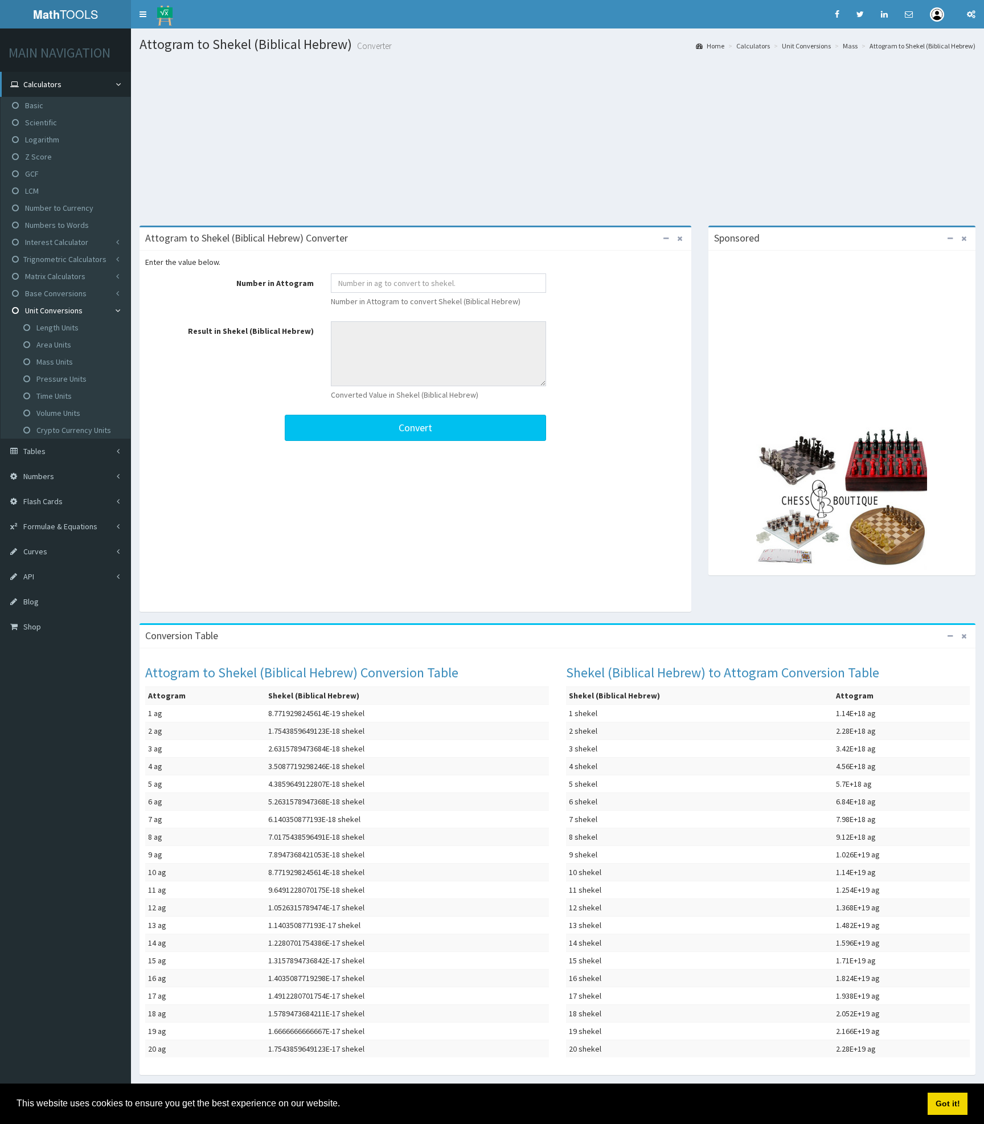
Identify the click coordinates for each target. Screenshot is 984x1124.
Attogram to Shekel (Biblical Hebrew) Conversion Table (301, 672)
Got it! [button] (948, 1103)
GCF (31, 174)
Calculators (753, 46)
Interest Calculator (55, 242)
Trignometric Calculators (64, 259)
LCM (31, 191)
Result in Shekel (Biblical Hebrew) (251, 331)
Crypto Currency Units (73, 430)
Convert (415, 427)
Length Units (57, 327)
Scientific (40, 122)
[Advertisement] (557, 137)
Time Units (53, 396)
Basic (33, 105)
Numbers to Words (56, 225)
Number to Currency (58, 208)
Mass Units (54, 362)
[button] (143, 14)
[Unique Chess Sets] (842, 498)
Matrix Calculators (54, 276)
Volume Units (57, 413)
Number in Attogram (275, 283)
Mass (850, 46)
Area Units (53, 345)
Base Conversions (55, 293)
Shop (31, 627)
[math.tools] (165, 12)
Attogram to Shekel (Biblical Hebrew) (922, 46)
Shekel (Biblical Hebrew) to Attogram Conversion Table (722, 672)
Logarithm (41, 139)
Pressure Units (61, 379)
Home (715, 46)
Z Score (37, 157)
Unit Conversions (53, 310)
